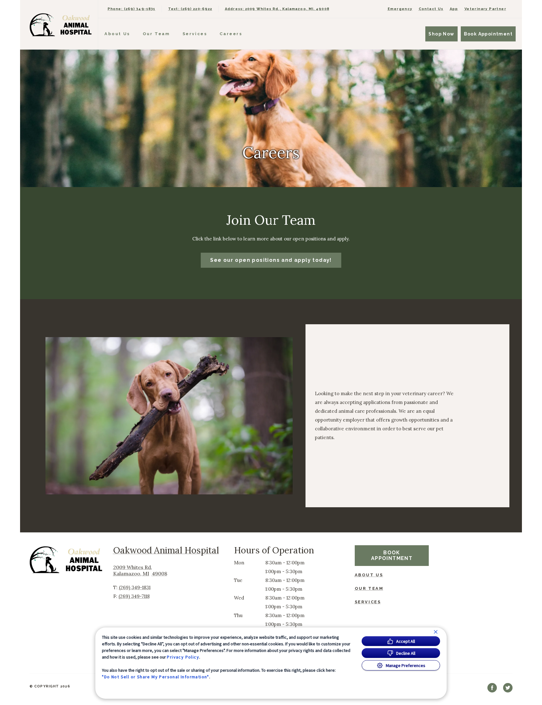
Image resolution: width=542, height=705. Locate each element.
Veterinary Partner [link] (485, 9)
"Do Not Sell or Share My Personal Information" (155, 677)
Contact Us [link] (431, 9)
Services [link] (195, 33)
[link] (60, 24)
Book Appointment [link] (488, 33)
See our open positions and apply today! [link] (271, 260)
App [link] (454, 9)
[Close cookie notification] (435, 631)
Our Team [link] (156, 33)
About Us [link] (117, 33)
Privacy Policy (183, 657)
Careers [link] (231, 33)
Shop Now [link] (441, 33)
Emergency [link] (400, 9)
